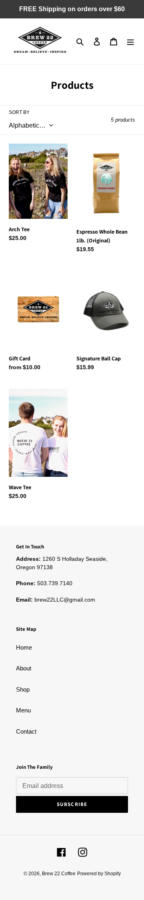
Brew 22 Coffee (59, 873)
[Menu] (130, 41)
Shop (23, 689)
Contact (26, 731)
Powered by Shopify (99, 873)
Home (24, 647)
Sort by (19, 112)
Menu (23, 710)
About (23, 668)
